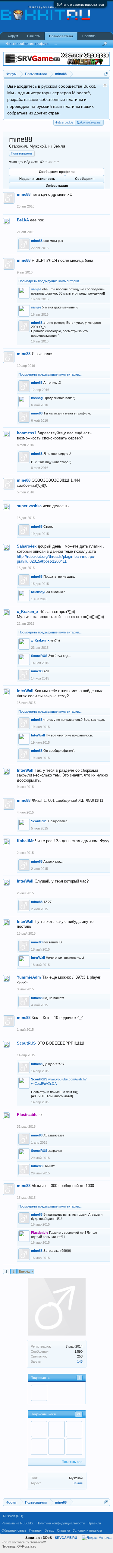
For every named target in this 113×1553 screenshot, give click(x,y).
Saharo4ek (26, 546)
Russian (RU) (13, 1516)
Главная (35, 1530)
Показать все (72, 1462)
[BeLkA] (39, 1393)
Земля (78, 1483)
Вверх (49, 1530)
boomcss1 (26, 433)
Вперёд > (26, 1271)
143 (80, 1361)
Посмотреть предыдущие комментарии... (50, 281)
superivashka (29, 506)
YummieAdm (29, 977)
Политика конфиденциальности (60, 1523)
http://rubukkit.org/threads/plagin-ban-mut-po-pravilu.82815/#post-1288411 (56, 559)
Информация (57, 185)
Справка (63, 1530)
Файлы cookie (64, 122)
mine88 (23, 194)
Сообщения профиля (56, 171)
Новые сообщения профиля (26, 43)
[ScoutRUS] (57, 1429)
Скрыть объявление (105, 85)
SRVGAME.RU (66, 1537)
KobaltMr (25, 841)
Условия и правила (87, 1530)
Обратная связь (14, 1530)
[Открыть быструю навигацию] (106, 74)
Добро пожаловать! (89, 122)
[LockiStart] (57, 1447)
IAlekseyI (38, 592)
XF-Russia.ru (26, 1546)
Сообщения (84, 178)
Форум (13, 36)
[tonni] (39, 1429)
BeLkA (23, 220)
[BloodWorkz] (39, 1447)
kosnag (37, 398)
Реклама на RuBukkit (17, 1523)
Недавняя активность (37, 178)
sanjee (36, 289)
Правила (89, 36)
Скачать (33, 36)
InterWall (25, 691)
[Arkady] (74, 1447)
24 (78, 1414)
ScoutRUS (39, 656)
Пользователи (61, 36)
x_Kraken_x (27, 611)
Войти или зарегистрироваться (80, 4)
